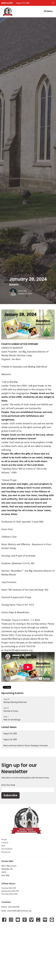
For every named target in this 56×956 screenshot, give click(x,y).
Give (3, 845)
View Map (5, 875)
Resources (5, 852)
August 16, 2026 (10, 739)
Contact (4, 842)
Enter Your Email (8, 785)
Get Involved (6, 848)
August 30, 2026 (22, 3)
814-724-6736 (13, 907)
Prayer (4, 839)
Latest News (8, 727)
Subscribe (10, 795)
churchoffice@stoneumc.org (18, 650)
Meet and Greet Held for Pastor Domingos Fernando (26, 745)
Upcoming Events (12, 693)
